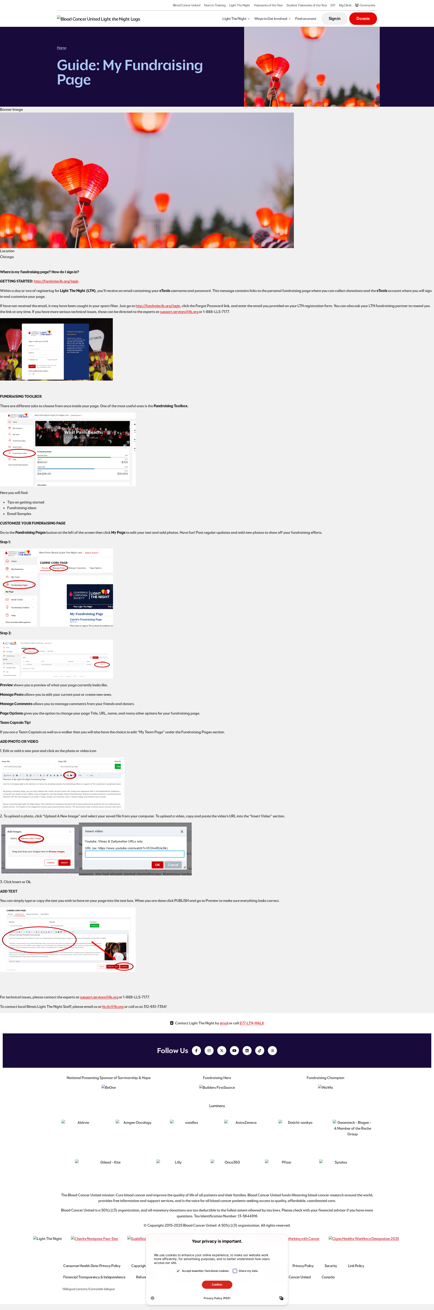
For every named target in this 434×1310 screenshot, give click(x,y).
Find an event (305, 18)
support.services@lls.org (179, 311)
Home (61, 47)
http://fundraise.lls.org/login (56, 281)
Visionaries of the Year (268, 5)
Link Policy (356, 1265)
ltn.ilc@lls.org (113, 1006)
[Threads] (272, 1050)
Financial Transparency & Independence (94, 1277)
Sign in (334, 18)
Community (367, 5)
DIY (332, 5)
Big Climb (345, 5)
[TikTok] (259, 1050)
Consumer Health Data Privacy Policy (91, 1265)
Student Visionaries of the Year (306, 5)
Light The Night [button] (234, 18)
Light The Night (239, 5)
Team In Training (215, 5)
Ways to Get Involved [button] (270, 18)
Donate (363, 18)
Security (331, 1265)
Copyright (139, 1265)
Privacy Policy (303, 1265)
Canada (328, 1277)
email (224, 1023)
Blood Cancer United (186, 5)
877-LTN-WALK (252, 1023)
